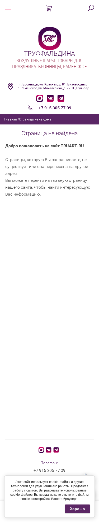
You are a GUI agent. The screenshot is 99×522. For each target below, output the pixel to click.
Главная (10, 119)
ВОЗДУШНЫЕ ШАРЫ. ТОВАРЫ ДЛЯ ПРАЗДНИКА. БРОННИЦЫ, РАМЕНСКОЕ (49, 63)
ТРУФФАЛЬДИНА (49, 53)
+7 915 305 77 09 (55, 107)
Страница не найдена (35, 119)
